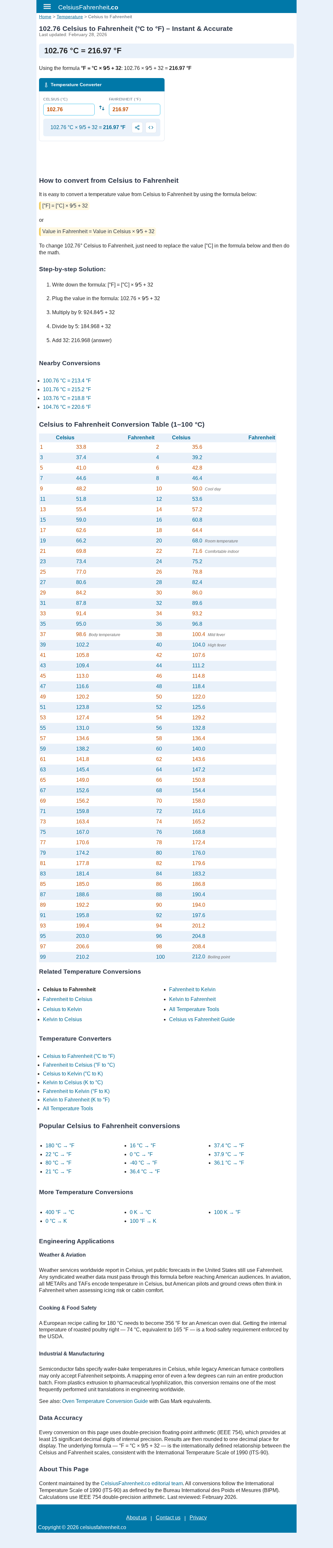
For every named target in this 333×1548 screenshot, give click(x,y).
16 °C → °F (143, 1145)
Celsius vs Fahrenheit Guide (202, 1019)
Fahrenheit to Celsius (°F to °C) (79, 1065)
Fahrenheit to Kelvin (192, 989)
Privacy (198, 1517)
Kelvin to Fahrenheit (192, 999)
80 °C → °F (59, 1163)
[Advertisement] (231, 123)
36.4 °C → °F (145, 1171)
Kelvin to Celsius (62, 1019)
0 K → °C (140, 1212)
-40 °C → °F (143, 1163)
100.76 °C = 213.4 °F (67, 380)
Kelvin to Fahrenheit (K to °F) (76, 1099)
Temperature (70, 16)
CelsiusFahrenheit (88, 7)
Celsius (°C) (55, 99)
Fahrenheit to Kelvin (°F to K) (76, 1091)
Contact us (168, 1517)
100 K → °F (227, 1212)
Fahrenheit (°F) (125, 99)
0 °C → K (56, 1221)
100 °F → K (143, 1221)
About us (136, 1517)
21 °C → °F (59, 1171)
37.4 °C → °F (229, 1145)
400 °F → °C (60, 1212)
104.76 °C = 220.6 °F (67, 407)
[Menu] (47, 6)
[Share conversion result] (137, 127)
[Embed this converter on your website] (150, 127)
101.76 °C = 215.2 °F (67, 389)
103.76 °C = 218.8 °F (67, 398)
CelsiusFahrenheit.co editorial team (142, 1483)
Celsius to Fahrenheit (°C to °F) (79, 1056)
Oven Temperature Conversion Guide (105, 1401)
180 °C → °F (60, 1145)
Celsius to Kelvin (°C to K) (73, 1073)
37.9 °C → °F (229, 1154)
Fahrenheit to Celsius (67, 999)
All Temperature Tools (194, 1009)
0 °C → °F (141, 1154)
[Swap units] (101, 108)
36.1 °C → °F (229, 1163)
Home (45, 16)
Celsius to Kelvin (62, 1009)
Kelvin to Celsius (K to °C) (73, 1082)
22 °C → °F (59, 1154)
